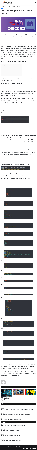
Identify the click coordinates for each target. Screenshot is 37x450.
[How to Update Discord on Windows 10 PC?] (30, 392)
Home (2, 6)
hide (10, 65)
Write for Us (34, 448)
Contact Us (30, 448)
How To (5, 6)
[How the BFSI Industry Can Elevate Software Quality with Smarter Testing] (6, 393)
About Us (26, 448)
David (8, 380)
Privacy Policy (23, 448)
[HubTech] (7, 2)
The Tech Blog (18, 446)
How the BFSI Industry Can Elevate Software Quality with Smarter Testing (5, 398)
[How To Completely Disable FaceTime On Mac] (18, 392)
